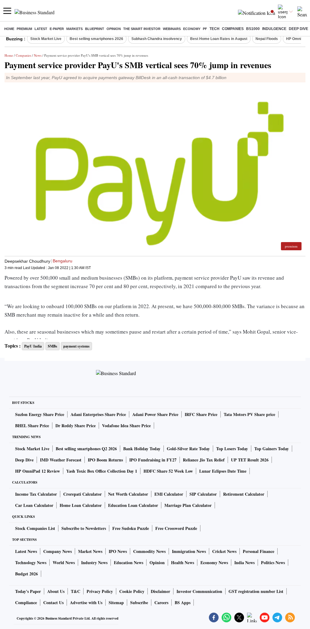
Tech (214, 29)
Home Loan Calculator (81, 505)
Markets (74, 29)
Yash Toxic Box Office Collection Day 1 (101, 471)
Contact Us (53, 602)
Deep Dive (298, 29)
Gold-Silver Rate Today (188, 448)
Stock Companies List (35, 528)
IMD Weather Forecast (60, 460)
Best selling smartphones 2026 (96, 39)
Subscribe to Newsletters (83, 528)
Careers (161, 602)
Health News (182, 562)
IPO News (118, 551)
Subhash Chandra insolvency (156, 39)
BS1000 (253, 29)
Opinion (114, 29)
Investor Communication (199, 591)
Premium (24, 29)
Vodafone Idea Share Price (126, 425)
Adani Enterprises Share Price (98, 414)
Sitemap (116, 602)
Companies (233, 29)
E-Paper (57, 29)
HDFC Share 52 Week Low (168, 471)
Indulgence (274, 29)
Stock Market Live (45, 39)
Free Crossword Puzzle (176, 528)
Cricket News (224, 551)
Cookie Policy (131, 591)
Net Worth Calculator (128, 494)
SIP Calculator (203, 494)
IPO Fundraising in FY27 (152, 460)
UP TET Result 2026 (250, 460)
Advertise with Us (86, 602)
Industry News (94, 562)
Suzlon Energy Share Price (39, 414)
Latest (41, 29)
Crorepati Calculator (82, 494)
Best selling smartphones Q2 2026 (86, 448)
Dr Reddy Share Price (75, 425)
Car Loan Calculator (34, 505)
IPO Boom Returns (105, 460)
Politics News (273, 562)
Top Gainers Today (271, 448)
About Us (55, 591)
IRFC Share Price (201, 414)
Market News (90, 551)
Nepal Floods (267, 39)
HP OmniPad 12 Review (37, 471)
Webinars (172, 29)
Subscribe (139, 602)
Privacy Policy (100, 591)
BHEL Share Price (32, 425)
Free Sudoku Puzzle (130, 528)
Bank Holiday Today (141, 448)
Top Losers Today (232, 448)
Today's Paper (28, 591)
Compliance (26, 602)
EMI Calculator (168, 494)
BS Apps (182, 602)
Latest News (26, 551)
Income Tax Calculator (36, 494)
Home (9, 29)
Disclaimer (160, 591)
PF (205, 29)
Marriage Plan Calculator (188, 505)
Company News (57, 551)
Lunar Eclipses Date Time (222, 471)
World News (64, 562)
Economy (191, 29)
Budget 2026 (26, 574)
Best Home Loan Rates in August (218, 39)
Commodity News (149, 551)
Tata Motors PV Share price (249, 414)
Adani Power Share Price (155, 414)
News (37, 55)
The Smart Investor (141, 29)
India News (244, 562)
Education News (128, 562)
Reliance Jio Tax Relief (204, 460)
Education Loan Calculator (133, 505)
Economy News (214, 562)
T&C (75, 591)
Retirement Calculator (243, 494)
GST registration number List (256, 591)
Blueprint (94, 29)
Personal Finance (258, 551)
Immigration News (189, 551)
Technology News (30, 562)
